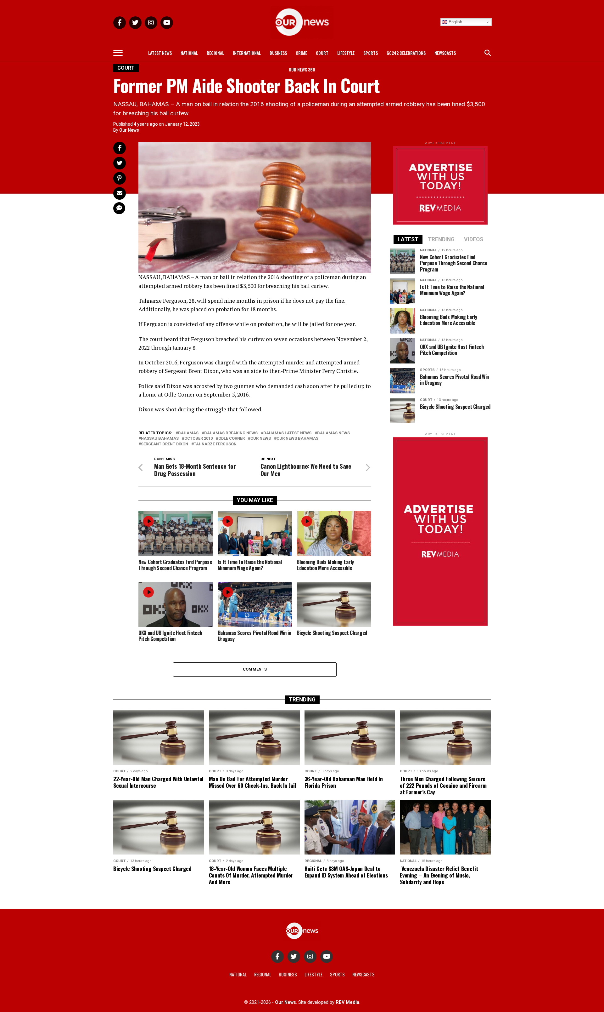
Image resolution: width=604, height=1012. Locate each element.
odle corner (231, 439)
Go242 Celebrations (406, 52)
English (454, 22)
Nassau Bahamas (160, 439)
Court (322, 52)
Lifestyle (346, 52)
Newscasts (445, 52)
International (247, 52)
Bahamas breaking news (231, 433)
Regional (215, 52)
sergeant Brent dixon (164, 444)
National (189, 52)
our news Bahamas (297, 439)
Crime (301, 52)
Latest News (160, 52)
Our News (129, 130)
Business (278, 52)
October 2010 (198, 439)
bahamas (188, 433)
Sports (370, 52)
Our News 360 (302, 69)
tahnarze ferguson (215, 444)
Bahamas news (333, 433)
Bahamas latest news (287, 433)
